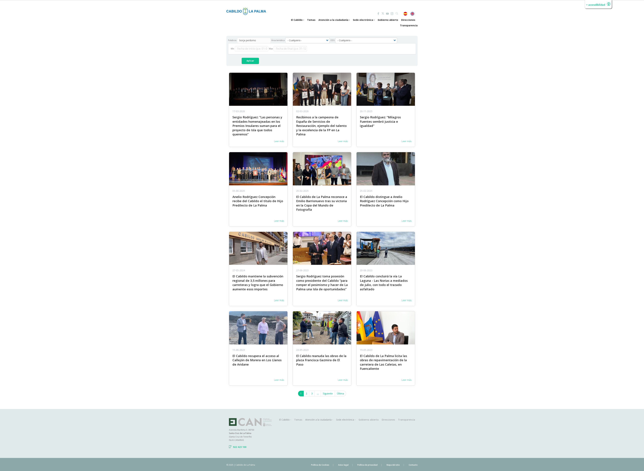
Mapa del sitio (393, 464)
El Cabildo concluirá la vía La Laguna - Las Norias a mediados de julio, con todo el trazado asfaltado (384, 282)
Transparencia (409, 25)
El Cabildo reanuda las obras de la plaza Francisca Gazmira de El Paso (321, 360)
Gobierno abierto (388, 19)
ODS (332, 40)
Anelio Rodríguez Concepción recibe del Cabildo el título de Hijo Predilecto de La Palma (257, 201)
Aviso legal (343, 464)
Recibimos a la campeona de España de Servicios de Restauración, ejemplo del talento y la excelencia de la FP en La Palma (321, 125)
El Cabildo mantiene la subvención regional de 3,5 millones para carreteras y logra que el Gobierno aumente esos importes (257, 282)
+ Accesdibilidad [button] (595, 5)
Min (232, 48)
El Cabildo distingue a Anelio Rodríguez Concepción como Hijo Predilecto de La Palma (384, 201)
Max (271, 48)
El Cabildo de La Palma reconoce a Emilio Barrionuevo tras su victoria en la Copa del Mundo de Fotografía (321, 203)
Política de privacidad (367, 464)
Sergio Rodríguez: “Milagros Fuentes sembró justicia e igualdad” (380, 121)
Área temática (278, 40)
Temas (311, 19)
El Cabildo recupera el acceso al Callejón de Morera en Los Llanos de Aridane (257, 360)
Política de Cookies (320, 464)
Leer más (279, 141)
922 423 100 (239, 447)
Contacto (413, 464)
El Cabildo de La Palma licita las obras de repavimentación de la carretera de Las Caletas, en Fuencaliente (383, 362)
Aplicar (250, 60)
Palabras (232, 40)
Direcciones (408, 19)
